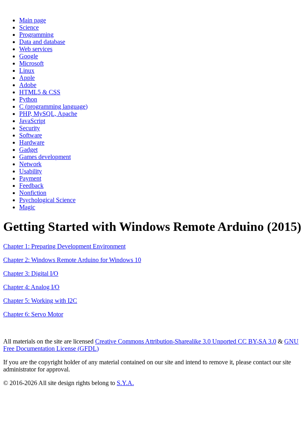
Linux (26, 70)
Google (28, 56)
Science (29, 27)
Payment (30, 178)
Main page (32, 20)
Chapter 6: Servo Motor (33, 314)
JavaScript (32, 120)
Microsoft (31, 63)
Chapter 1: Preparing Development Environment (64, 246)
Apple (27, 77)
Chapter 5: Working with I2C (40, 300)
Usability (30, 171)
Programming (36, 34)
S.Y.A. (125, 382)
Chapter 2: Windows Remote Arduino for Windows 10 (72, 259)
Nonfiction (32, 192)
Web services (35, 49)
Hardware (31, 142)
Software (30, 135)
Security (29, 128)
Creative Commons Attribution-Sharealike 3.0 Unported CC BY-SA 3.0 (185, 341)
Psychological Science (47, 200)
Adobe (27, 84)
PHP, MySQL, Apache (48, 113)
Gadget (28, 149)
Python (28, 99)
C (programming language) (53, 106)
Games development (45, 156)
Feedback (31, 185)
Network (30, 164)
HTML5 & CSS (39, 92)
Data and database (42, 41)
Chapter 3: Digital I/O (30, 273)
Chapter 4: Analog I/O (31, 287)
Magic (27, 207)
